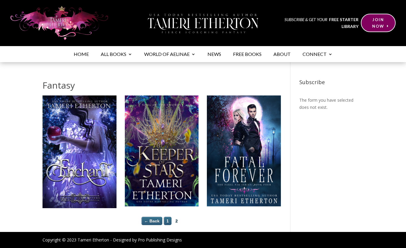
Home (81, 54)
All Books (113, 54)
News (214, 54)
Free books (247, 54)
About (282, 54)
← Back (152, 221)
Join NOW (378, 23)
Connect (315, 54)
